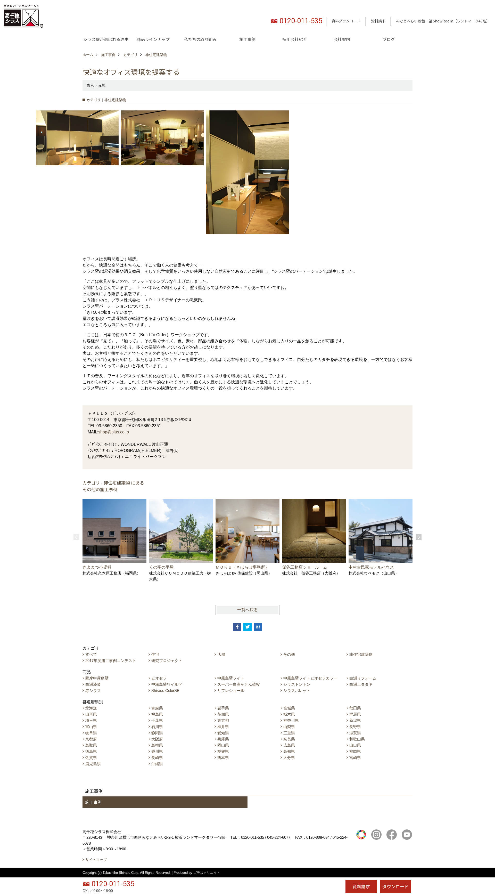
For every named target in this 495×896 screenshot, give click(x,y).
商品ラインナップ (153, 39)
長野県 (355, 726)
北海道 (91, 708)
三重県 (289, 733)
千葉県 (157, 720)
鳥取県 (91, 745)
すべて (91, 654)
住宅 (155, 654)
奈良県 (289, 739)
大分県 (289, 757)
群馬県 (355, 714)
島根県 (157, 745)
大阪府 (157, 739)
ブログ (389, 39)
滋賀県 (355, 733)
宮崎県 (355, 757)
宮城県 (289, 708)
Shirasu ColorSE (165, 690)
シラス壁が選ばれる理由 (106, 39)
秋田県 (355, 708)
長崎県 (157, 757)
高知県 (289, 751)
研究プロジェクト (166, 660)
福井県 (223, 726)
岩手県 (223, 708)
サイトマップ (96, 860)
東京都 (223, 720)
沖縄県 (157, 764)
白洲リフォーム (362, 678)
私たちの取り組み (200, 39)
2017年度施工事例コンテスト (110, 660)
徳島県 (91, 751)
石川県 (157, 726)
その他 (289, 654)
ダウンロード (395, 886)
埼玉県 (91, 720)
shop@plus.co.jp (113, 432)
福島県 (157, 714)
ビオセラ (159, 678)
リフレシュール (230, 690)
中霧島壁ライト (230, 678)
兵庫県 (223, 739)
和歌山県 (357, 739)
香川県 (157, 751)
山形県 (91, 714)
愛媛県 (223, 751)
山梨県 (289, 726)
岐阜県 (91, 733)
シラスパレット (296, 690)
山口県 (355, 745)
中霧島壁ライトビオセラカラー (310, 678)
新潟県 (355, 720)
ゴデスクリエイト (206, 873)
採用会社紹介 (294, 39)
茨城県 (223, 714)
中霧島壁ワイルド (166, 684)
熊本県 (223, 757)
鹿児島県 (93, 764)
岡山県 (223, 745)
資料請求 (378, 20)
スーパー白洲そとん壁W (238, 684)
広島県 (289, 745)
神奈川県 (291, 720)
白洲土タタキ (361, 684)
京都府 (91, 739)
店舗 (221, 654)
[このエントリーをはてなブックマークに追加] (258, 627)
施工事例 (247, 39)
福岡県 (355, 751)
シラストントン (296, 684)
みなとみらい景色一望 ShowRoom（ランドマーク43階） (443, 20)
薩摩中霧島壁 (97, 678)
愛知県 (223, 733)
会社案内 (342, 39)
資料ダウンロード (346, 20)
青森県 (157, 708)
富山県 (91, 726)
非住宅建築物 (361, 654)
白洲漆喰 (93, 684)
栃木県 (289, 714)
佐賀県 (91, 757)
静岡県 (157, 733)
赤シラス (93, 690)
